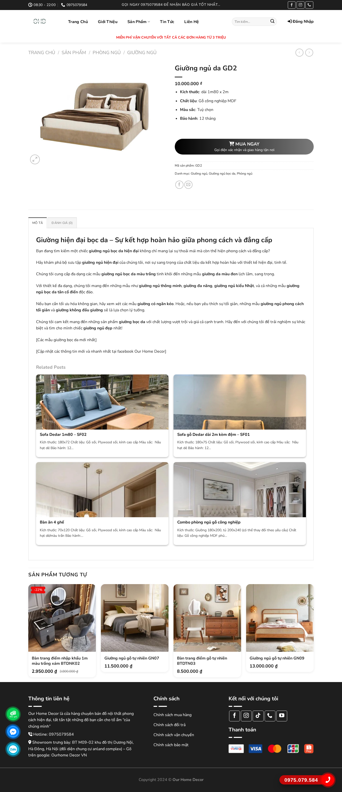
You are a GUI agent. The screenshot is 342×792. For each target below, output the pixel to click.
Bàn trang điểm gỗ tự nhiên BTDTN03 (202, 661)
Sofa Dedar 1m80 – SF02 (63, 434)
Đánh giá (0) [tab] (62, 223)
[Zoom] (35, 159)
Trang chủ (78, 22)
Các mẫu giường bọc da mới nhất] (67, 340)
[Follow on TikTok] (258, 716)
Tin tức (167, 22)
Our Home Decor (149, 351)
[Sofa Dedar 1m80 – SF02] (102, 424)
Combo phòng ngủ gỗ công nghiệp (209, 522)
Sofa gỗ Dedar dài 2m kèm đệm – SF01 (213, 434)
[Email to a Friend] (188, 185)
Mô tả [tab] (37, 223)
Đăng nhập (303, 21)
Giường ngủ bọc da (222, 173)
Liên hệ (191, 22)
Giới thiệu (107, 22)
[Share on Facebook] (179, 185)
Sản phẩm (137, 22)
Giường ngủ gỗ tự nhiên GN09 (277, 658)
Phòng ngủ (107, 52)
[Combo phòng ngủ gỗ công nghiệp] (240, 506)
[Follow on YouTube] (281, 716)
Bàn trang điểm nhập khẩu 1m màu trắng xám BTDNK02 (60, 661)
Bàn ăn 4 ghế (52, 522)
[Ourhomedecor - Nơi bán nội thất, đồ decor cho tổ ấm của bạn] (44, 21)
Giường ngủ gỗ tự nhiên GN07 (131, 658)
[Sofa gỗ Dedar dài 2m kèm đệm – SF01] (240, 424)
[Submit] (272, 22)
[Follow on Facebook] (292, 5)
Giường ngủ (141, 52)
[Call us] (309, 5)
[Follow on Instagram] (300, 5)
